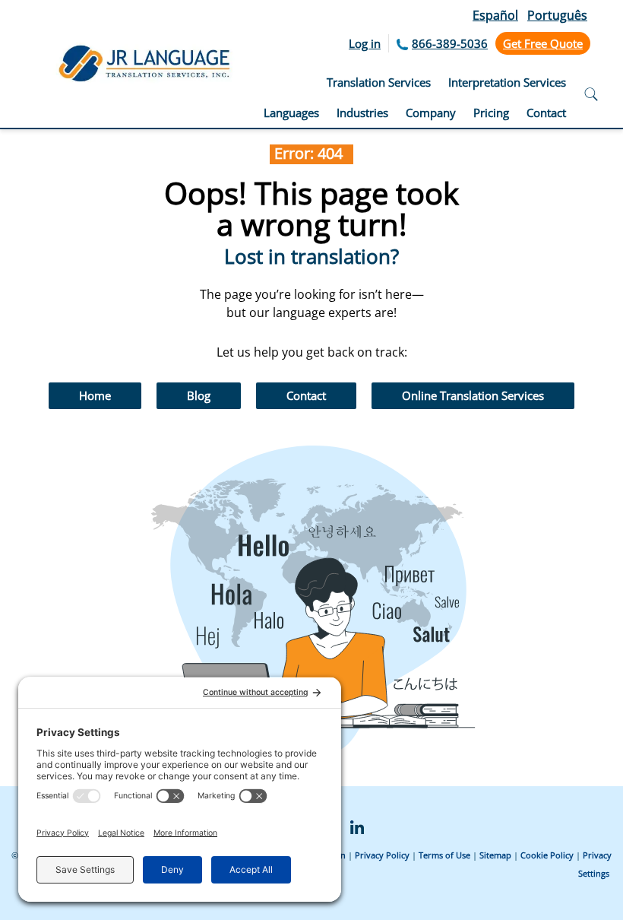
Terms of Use (444, 855)
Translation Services (379, 82)
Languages (291, 112)
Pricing (491, 112)
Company (431, 112)
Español (495, 15)
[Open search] (591, 96)
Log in (365, 43)
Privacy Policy (382, 855)
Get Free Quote (543, 43)
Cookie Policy (547, 855)
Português (557, 15)
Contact (546, 112)
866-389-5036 (450, 43)
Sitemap (495, 855)
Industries (362, 112)
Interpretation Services (507, 82)
